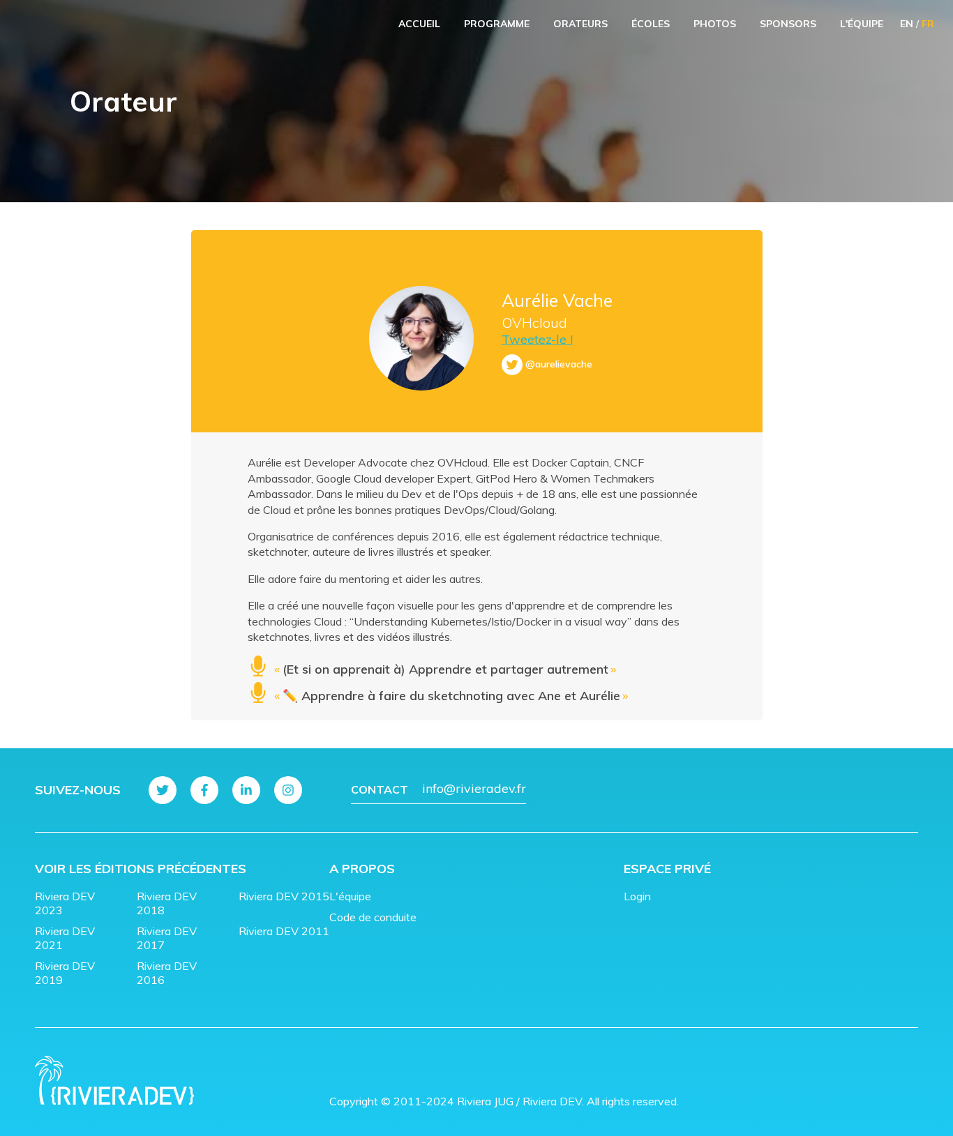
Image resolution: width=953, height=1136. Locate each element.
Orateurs (580, 23)
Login (637, 896)
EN (906, 23)
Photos (714, 23)
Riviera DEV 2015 (284, 896)
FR (928, 23)
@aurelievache (558, 364)
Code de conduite (373, 917)
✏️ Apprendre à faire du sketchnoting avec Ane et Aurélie (451, 696)
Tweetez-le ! (537, 339)
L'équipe (861, 23)
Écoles (650, 23)
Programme (497, 23)
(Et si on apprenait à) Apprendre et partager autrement (445, 669)
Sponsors (788, 23)
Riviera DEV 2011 (284, 931)
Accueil (419, 23)
